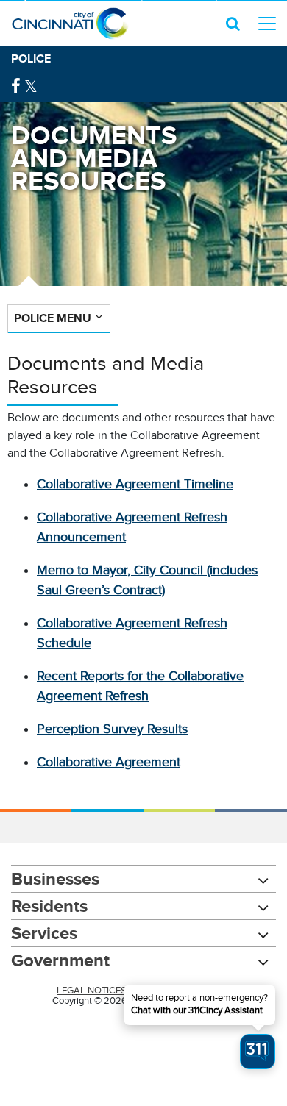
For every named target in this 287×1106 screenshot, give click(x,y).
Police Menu (52, 318)
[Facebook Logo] (16, 86)
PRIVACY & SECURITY (184, 990)
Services (44, 933)
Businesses (55, 878)
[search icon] (233, 24)
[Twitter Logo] (31, 86)
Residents (49, 906)
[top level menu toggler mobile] (267, 24)
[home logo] (70, 23)
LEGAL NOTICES (92, 990)
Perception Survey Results (112, 728)
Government (60, 960)
